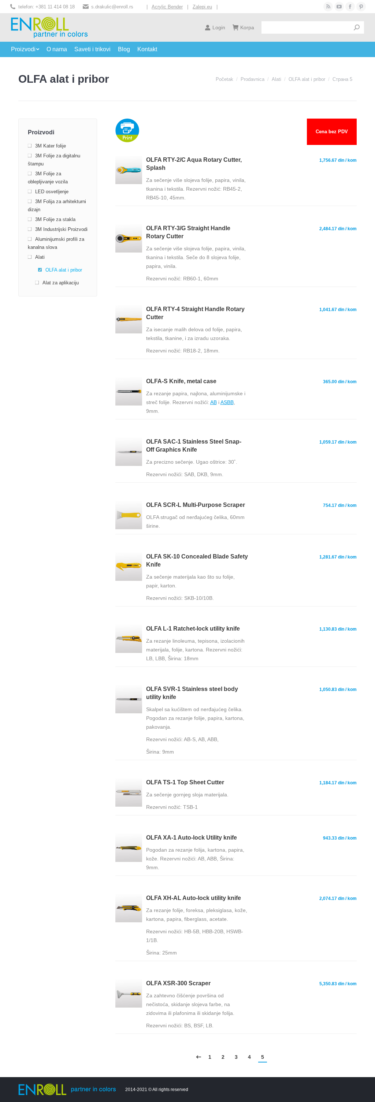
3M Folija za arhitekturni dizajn (57, 205)
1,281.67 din (338, 557)
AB (213, 402)
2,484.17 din (338, 228)
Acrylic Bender (167, 7)
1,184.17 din (338, 782)
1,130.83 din (338, 629)
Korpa (247, 27)
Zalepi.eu (202, 7)
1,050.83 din (338, 689)
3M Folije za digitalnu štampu (54, 160)
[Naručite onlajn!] (128, 182)
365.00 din (340, 381)
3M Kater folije (50, 146)
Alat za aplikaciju (60, 282)
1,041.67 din (338, 309)
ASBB (227, 402)
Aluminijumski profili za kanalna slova (56, 243)
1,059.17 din (338, 442)
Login (218, 27)
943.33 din (340, 838)
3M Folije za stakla (55, 219)
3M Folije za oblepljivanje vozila (48, 177)
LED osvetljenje (51, 191)
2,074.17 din (338, 898)
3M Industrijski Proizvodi (61, 229)
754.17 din (340, 505)
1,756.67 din (338, 160)
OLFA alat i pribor (63, 270)
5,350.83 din (338, 983)
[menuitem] (29, 49)
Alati (40, 257)
